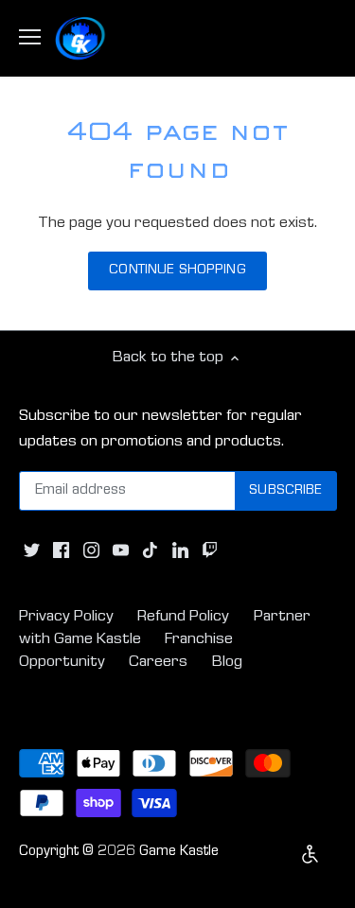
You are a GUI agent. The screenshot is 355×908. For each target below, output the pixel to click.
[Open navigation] (30, 36)
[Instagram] (91, 550)
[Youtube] (121, 550)
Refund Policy (183, 617)
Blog (227, 663)
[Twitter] (32, 550)
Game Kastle (179, 852)
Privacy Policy (66, 617)
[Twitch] (210, 550)
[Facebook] (61, 550)
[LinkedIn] (180, 550)
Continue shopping (177, 270)
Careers (158, 663)
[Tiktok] (150, 550)
